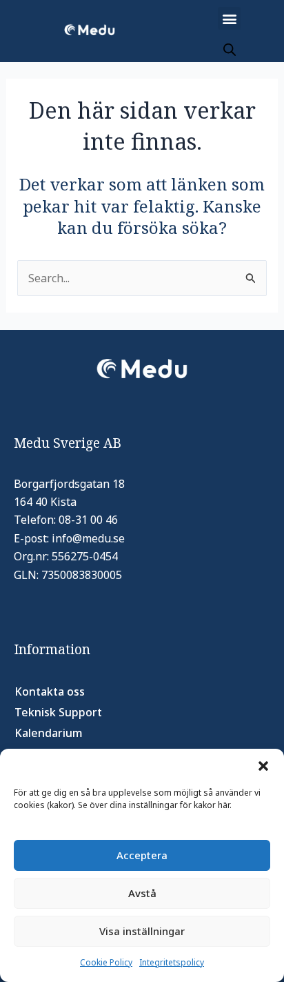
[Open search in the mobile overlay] (229, 49)
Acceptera (142, 855)
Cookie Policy (106, 962)
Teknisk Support (58, 712)
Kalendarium (48, 732)
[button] (263, 766)
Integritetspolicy (171, 962)
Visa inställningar (142, 931)
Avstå (142, 893)
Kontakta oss (49, 691)
